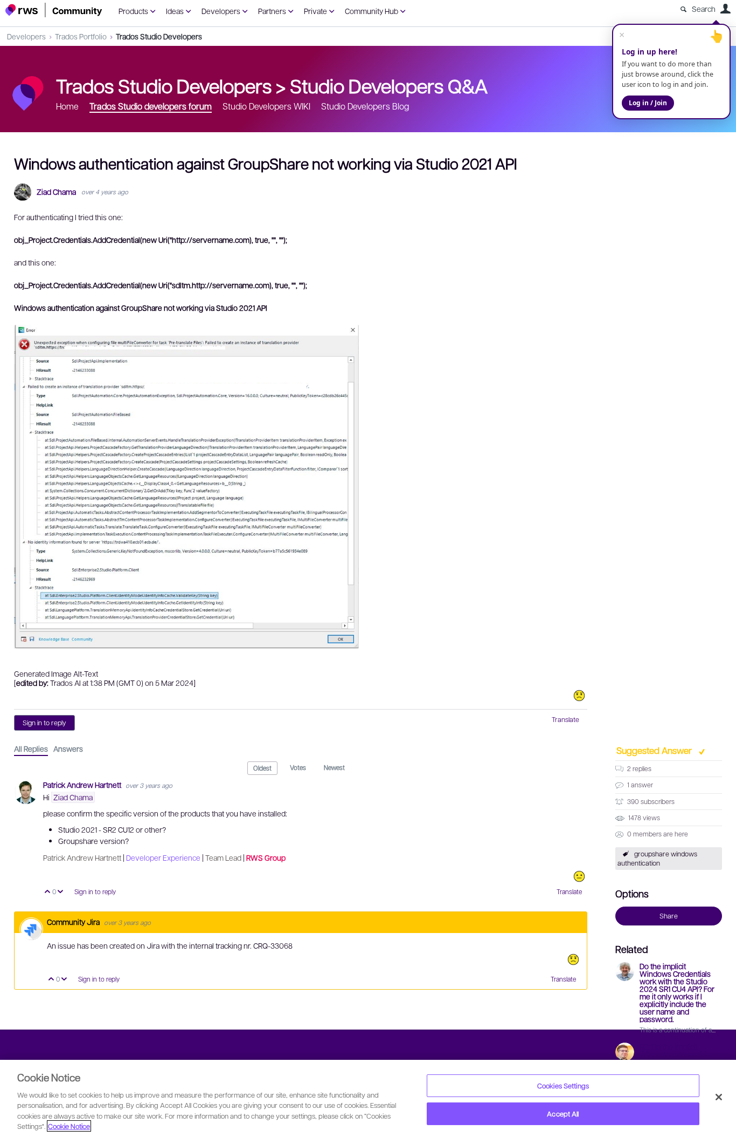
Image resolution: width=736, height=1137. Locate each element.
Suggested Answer (655, 750)
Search (704, 8)
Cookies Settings (563, 1085)
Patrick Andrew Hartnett (83, 784)
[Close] (719, 1097)
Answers (68, 748)
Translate (565, 719)
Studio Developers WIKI (266, 106)
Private (315, 11)
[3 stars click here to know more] (579, 876)
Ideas (175, 11)
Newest (334, 767)
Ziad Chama (56, 191)
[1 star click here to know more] (579, 695)
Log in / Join (648, 102)
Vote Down (60, 892)
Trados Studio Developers (159, 36)
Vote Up (47, 892)
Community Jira (74, 922)
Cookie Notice (69, 1126)
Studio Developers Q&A (389, 85)
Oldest (262, 768)
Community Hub (371, 11)
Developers (221, 11)
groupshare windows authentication (657, 858)
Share (668, 915)
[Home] (53, 10)
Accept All (563, 1113)
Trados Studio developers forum (150, 106)
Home (67, 106)
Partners (272, 11)
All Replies (31, 748)
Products (133, 11)
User (725, 8)
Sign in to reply (44, 722)
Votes (298, 767)
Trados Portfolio (81, 36)
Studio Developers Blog (365, 106)
